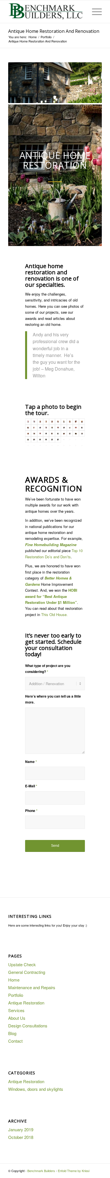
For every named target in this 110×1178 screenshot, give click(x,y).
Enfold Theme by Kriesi (73, 1170)
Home (13, 980)
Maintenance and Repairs (31, 987)
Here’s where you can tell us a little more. (53, 699)
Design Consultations (27, 1026)
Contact (15, 1041)
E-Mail (31, 786)
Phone (31, 810)
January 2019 (20, 1129)
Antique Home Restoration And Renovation (53, 31)
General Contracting (26, 972)
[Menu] (94, 11)
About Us (16, 1018)
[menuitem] (94, 11)
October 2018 (20, 1137)
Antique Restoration (26, 1003)
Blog (12, 1033)
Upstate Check (22, 964)
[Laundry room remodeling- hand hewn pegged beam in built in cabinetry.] (46, 434)
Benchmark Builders (41, 1170)
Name (31, 761)
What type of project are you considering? (47, 668)
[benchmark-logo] (45, 11)
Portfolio (15, 995)
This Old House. (54, 614)
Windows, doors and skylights (35, 1089)
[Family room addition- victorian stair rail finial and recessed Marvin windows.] (40, 439)
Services (16, 1010)
